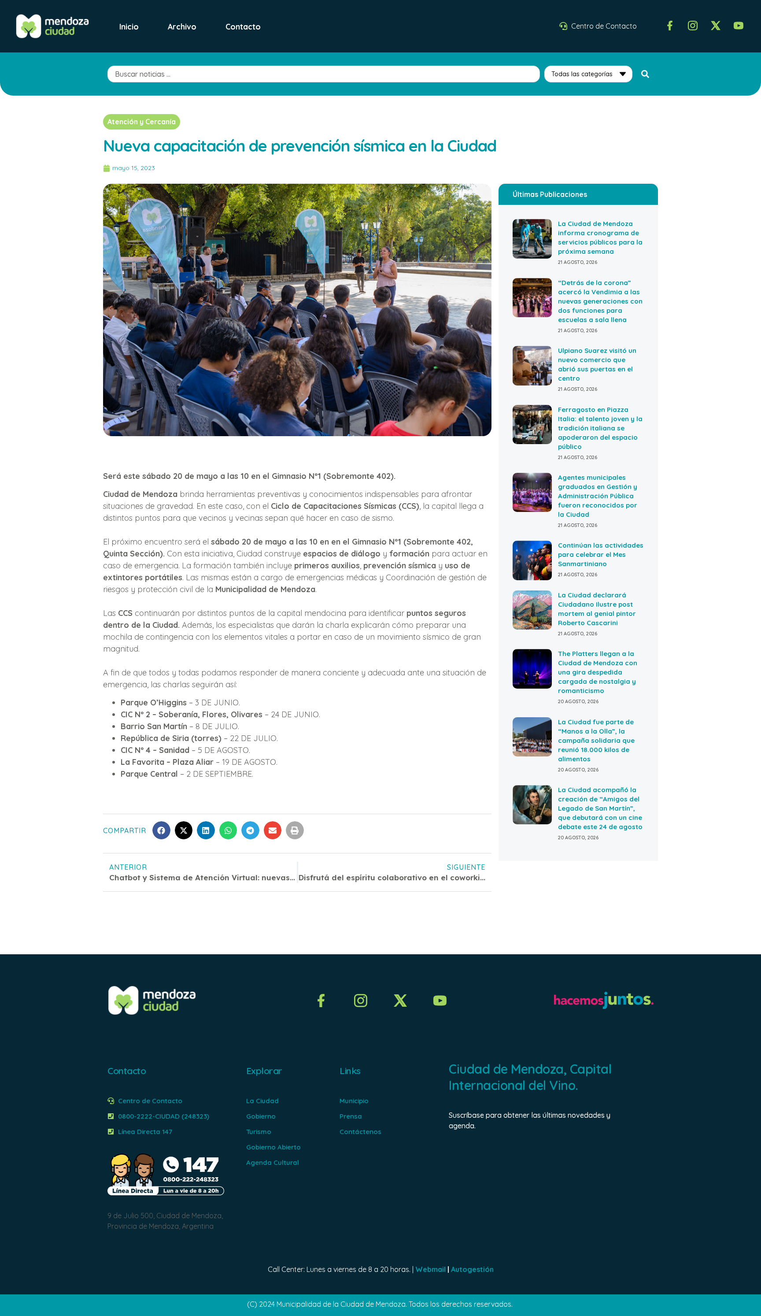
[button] (161, 830)
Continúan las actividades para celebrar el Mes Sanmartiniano (600, 554)
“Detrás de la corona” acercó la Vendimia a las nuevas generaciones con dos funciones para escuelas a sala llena (600, 301)
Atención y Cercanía (141, 121)
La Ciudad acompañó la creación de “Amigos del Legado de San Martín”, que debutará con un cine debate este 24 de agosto (600, 808)
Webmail (430, 1269)
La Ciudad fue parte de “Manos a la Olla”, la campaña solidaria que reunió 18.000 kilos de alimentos (596, 740)
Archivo (182, 26)
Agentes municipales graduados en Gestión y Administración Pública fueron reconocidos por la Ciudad (597, 496)
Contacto (243, 26)
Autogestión (472, 1269)
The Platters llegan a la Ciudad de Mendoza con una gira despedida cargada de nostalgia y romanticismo (597, 672)
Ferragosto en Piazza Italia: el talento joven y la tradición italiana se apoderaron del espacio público (600, 428)
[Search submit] (645, 74)
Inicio (129, 26)
